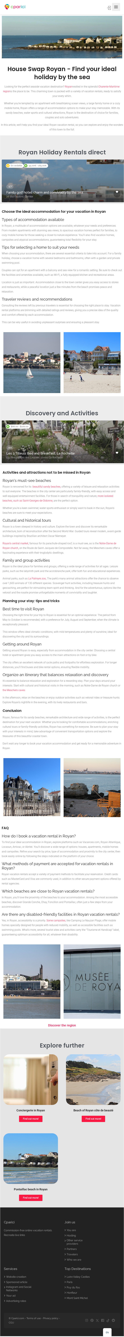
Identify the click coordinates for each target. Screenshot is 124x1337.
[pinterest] (92, 1321)
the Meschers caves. (14, 690)
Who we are (74, 1259)
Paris (69, 1282)
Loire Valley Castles (78, 1276)
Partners (72, 1249)
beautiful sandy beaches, (46, 486)
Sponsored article (16, 1282)
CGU (11, 1322)
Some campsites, (56, 920)
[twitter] (97, 1321)
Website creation (16, 1276)
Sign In (109, 8)
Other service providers (75, 1242)
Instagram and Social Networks (18, 1288)
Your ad (11, 1295)
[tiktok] (108, 1321)
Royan (68, 86)
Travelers (72, 1254)
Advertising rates (16, 1301)
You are (71, 1230)
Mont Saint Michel (77, 1298)
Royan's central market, (16, 543)
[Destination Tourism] (15, 7)
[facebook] (103, 1321)
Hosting (71, 1235)
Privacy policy (50, 1318)
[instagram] (87, 1321)
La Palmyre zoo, (37, 578)
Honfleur (72, 1292)
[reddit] (113, 1321)
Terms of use (33, 1318)
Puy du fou (73, 1287)
